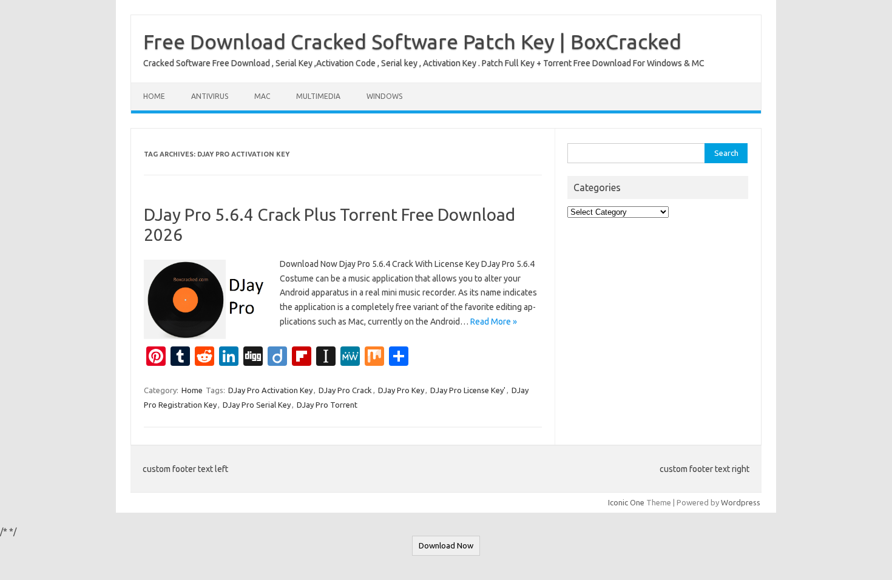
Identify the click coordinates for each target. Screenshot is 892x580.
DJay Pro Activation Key (270, 390)
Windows (384, 96)
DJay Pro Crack (345, 390)
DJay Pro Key (401, 390)
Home (154, 96)
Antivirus (209, 96)
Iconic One (626, 502)
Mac (262, 96)
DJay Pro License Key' (467, 390)
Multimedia (318, 96)
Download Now (446, 545)
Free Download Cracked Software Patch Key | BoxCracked (412, 41)
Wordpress (740, 502)
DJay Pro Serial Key (257, 404)
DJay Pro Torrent (327, 404)
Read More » (493, 321)
